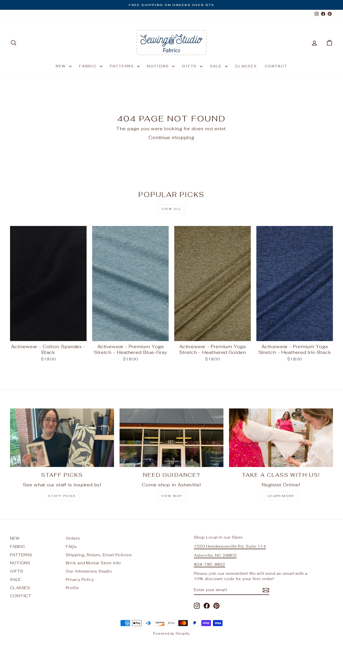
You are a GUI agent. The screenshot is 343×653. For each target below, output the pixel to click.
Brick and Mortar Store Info (93, 563)
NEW (62, 66)
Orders (73, 538)
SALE (217, 66)
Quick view (48, 335)
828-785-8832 (209, 564)
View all (171, 209)
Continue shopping (171, 137)
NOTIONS (159, 66)
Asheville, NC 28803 (215, 555)
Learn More (281, 496)
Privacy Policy (80, 579)
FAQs (71, 546)
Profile (72, 587)
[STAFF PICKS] (62, 437)
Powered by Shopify (171, 633)
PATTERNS (123, 66)
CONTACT (276, 66)
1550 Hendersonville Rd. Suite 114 (230, 546)
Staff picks (62, 496)
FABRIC (89, 66)
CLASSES (246, 66)
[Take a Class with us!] (281, 437)
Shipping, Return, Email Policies (99, 554)
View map (171, 496)
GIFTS (190, 66)
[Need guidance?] (171, 437)
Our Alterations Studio (89, 571)
